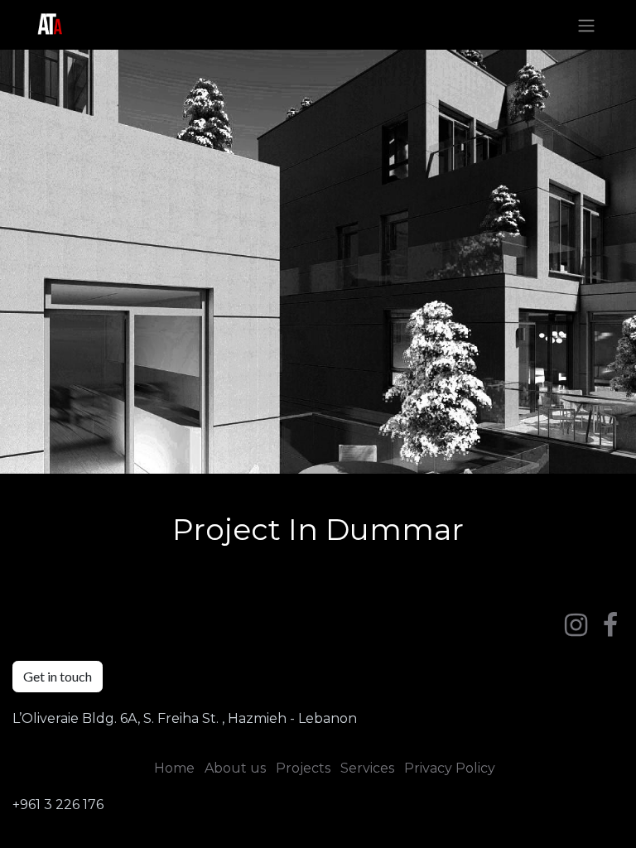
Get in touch (57, 676)
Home (174, 768)
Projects (303, 768)
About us (235, 768)
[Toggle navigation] (586, 25)
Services (367, 768)
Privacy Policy (449, 768)
